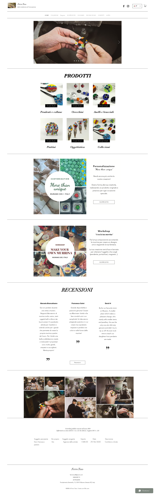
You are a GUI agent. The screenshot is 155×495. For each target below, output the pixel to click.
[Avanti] (119, 42)
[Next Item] (130, 397)
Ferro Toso (77, 469)
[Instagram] (128, 6)
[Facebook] (123, 6)
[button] (145, 5)
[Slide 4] (80, 60)
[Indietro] (36, 42)
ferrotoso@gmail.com (76, 475)
